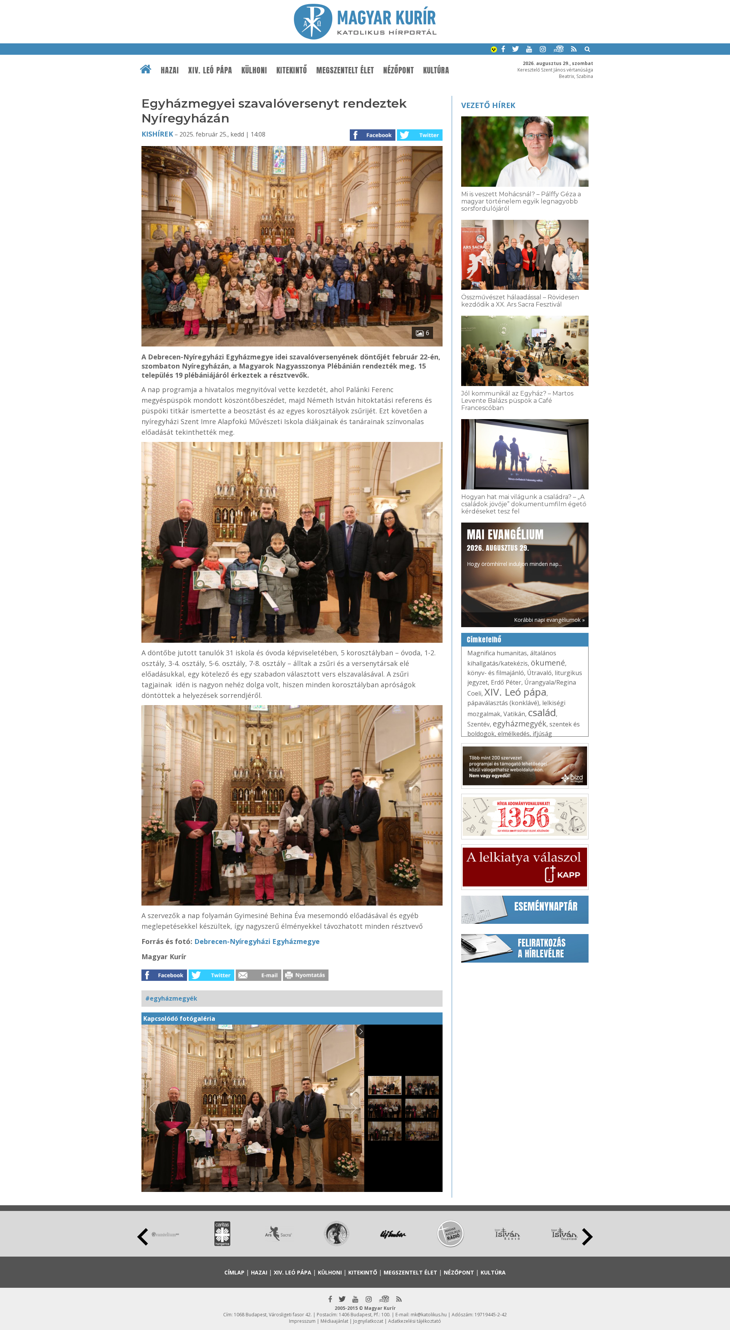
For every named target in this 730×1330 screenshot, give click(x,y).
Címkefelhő (484, 640)
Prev (142, 1237)
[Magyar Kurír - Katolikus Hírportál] (365, 37)
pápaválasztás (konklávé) (503, 703)
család (542, 712)
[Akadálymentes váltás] (494, 50)
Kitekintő (291, 70)
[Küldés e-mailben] (258, 978)
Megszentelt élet (345, 70)
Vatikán (514, 714)
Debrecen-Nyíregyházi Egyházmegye (257, 941)
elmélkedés (514, 733)
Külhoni (254, 70)
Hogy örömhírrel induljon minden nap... (514, 546)
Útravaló (539, 673)
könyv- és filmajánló (495, 673)
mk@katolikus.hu (429, 1314)
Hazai (170, 70)
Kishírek (157, 133)
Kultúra (436, 70)
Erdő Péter (506, 682)
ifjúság (542, 733)
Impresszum (302, 1321)
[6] (292, 344)
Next (587, 1237)
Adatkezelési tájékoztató (414, 1321)
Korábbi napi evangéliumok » (549, 619)
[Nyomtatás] (305, 978)
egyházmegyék (519, 723)
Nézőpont (398, 70)
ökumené (548, 663)
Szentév (478, 724)
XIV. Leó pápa (210, 70)
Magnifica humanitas (497, 653)
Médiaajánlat (334, 1321)
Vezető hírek (488, 105)
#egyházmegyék (171, 998)
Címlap (234, 1272)
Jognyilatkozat (368, 1321)
